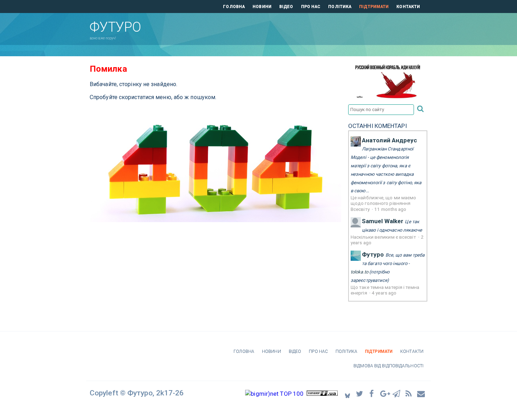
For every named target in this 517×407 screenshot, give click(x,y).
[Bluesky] (347, 393)
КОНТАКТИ (408, 6)
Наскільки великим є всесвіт (384, 237)
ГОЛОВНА (234, 6)
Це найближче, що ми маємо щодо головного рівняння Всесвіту (383, 203)
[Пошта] (421, 393)
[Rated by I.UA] (322, 393)
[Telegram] (397, 393)
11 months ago (390, 209)
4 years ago (384, 293)
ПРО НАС (311, 6)
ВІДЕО (286, 6)
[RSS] (409, 393)
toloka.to (359, 271)
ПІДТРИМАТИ (374, 6)
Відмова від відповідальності (388, 365)
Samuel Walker (382, 221)
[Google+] (384, 393)
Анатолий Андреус (389, 140)
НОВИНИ (262, 6)
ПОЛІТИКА (339, 6)
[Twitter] (360, 393)
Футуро (373, 254)
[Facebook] (372, 393)
